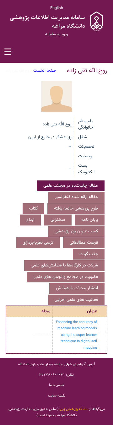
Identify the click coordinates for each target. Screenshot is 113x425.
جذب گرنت (88, 254)
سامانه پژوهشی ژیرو (74, 409)
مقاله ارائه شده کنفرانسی (76, 197)
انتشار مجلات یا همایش (77, 288)
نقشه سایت (56, 395)
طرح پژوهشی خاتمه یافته (76, 208)
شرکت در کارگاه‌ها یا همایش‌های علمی (64, 265)
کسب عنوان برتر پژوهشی (76, 231)
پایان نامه (89, 219)
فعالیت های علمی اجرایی (76, 299)
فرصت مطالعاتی (84, 242)
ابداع (30, 219)
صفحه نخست (44, 71)
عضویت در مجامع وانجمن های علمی (66, 277)
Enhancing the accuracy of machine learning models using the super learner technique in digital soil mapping (76, 335)
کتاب (33, 208)
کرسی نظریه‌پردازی (38, 242)
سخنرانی (58, 219)
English (56, 8)
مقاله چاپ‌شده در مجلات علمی (70, 185)
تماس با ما (56, 385)
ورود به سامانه (56, 34)
